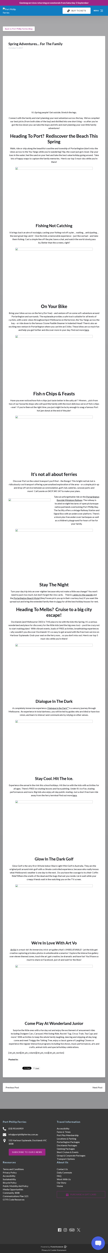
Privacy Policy (10, 1172)
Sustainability (9, 1179)
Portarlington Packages (68, 1142)
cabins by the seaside (82, 594)
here (87, 330)
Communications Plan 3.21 (15, 1196)
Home (60, 1186)
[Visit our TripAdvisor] (72, 1230)
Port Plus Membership (68, 1135)
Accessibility (63, 1128)
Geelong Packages (66, 1148)
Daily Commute (64, 1172)
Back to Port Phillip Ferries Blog (18, 29)
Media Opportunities (13, 1189)
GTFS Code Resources (13, 1199)
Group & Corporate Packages (71, 1155)
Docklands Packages (67, 1145)
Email (37, 1068)
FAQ (59, 1176)
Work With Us (64, 1179)
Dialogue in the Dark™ (58, 708)
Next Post (97, 1087)
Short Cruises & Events (67, 1152)
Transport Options (66, 1159)
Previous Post (12, 1087)
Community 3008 (11, 1192)
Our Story (61, 1182)
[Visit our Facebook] (59, 1230)
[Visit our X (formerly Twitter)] (78, 1230)
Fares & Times (64, 1131)
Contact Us (62, 1169)
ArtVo (13, 949)
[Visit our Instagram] (65, 1230)
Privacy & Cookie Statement (54, 1250)
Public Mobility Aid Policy (15, 1186)
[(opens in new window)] (81, 1225)
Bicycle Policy (9, 1182)
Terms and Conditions (13, 1169)
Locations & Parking (66, 1138)
